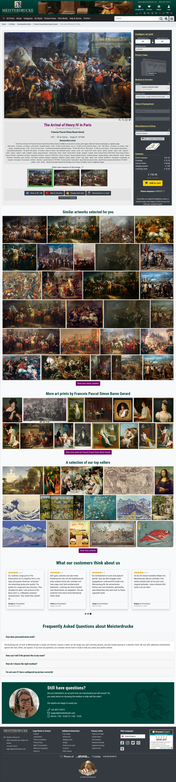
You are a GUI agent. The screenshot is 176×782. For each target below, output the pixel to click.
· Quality (64, 743)
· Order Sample (67, 751)
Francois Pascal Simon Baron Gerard (46, 24)
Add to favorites (55, 193)
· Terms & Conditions (39, 740)
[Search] (161, 18)
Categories (28, 18)
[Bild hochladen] (171, 18)
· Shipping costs (67, 740)
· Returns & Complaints (40, 748)
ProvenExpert (20, 604)
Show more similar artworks (88, 383)
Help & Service (76, 18)
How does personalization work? (20, 637)
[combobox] (152, 49)
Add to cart (154, 183)
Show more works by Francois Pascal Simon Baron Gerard (88, 452)
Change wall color (76, 193)
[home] (4, 18)
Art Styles (38, 18)
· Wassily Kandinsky (97, 743)
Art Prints (10, 18)
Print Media (63, 18)
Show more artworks (88, 550)
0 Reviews (72, 198)
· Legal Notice (37, 737)
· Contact (36, 734)
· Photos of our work (68, 745)
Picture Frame (50, 18)
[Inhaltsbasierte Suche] (166, 18)
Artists (19, 18)
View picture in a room (100, 193)
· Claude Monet (96, 737)
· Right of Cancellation (40, 745)
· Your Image (66, 734)
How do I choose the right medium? (21, 663)
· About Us (36, 751)
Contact (86, 18)
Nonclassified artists (24, 24)
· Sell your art (66, 737)
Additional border (140, 46)
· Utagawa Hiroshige (98, 745)
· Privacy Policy (38, 743)
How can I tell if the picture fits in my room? (25, 655)
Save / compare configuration (153, 139)
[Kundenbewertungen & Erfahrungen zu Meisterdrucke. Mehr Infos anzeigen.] (161, 739)
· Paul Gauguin (96, 740)
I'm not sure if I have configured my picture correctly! (29, 672)
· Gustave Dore (96, 748)
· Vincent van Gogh (97, 734)
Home (4, 24)
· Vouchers (65, 748)
